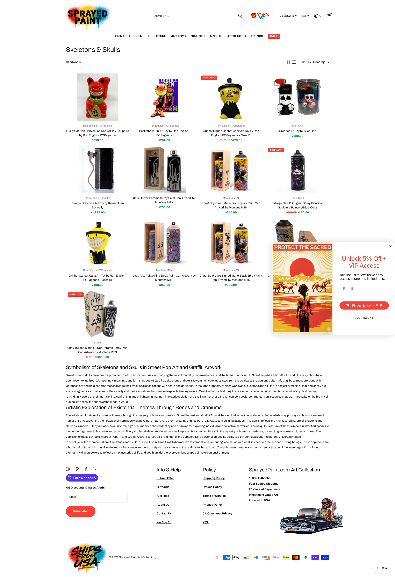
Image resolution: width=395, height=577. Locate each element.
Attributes (236, 36)
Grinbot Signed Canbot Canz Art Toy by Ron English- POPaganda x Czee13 (231, 133)
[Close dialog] (390, 246)
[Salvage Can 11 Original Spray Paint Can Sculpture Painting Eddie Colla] (297, 169)
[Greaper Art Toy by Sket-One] (297, 97)
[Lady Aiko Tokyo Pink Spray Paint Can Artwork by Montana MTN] (164, 241)
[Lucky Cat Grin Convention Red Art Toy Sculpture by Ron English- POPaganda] (97, 97)
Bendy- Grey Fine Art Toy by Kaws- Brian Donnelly (97, 205)
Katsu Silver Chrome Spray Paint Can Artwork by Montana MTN (164, 200)
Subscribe (80, 511)
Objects (198, 36)
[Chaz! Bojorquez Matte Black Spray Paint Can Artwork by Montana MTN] (231, 169)
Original (136, 36)
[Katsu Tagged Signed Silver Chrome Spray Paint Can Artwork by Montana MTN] (97, 314)
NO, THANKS (364, 317)
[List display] (294, 62)
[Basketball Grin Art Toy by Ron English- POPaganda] (164, 97)
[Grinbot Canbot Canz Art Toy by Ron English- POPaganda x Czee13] (97, 241)
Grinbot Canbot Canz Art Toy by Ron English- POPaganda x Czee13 (97, 278)
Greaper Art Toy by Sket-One (297, 131)
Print (119, 36)
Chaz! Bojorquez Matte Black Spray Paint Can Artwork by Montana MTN (230, 205)
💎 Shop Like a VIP (364, 305)
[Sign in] (318, 15)
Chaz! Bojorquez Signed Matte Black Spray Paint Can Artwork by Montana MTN (231, 278)
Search (240, 16)
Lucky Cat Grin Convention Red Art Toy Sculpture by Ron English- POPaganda (97, 133)
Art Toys (178, 36)
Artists (216, 36)
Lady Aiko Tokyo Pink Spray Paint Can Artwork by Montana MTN (164, 278)
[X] (94, 469)
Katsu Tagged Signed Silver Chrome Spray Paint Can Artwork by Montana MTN (97, 350)
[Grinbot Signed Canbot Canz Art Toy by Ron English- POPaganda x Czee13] (231, 97)
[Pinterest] (77, 469)
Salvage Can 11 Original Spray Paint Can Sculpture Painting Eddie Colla (298, 205)
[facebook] (86, 469)
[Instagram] (68, 469)
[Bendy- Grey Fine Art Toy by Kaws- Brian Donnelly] (97, 169)
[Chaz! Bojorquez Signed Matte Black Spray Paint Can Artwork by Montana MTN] (231, 241)
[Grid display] (288, 62)
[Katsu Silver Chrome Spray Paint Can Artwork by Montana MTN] (164, 169)
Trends (257, 36)
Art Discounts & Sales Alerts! (86, 487)
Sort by (306, 62)
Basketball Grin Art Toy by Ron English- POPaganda (164, 133)
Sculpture (157, 36)
